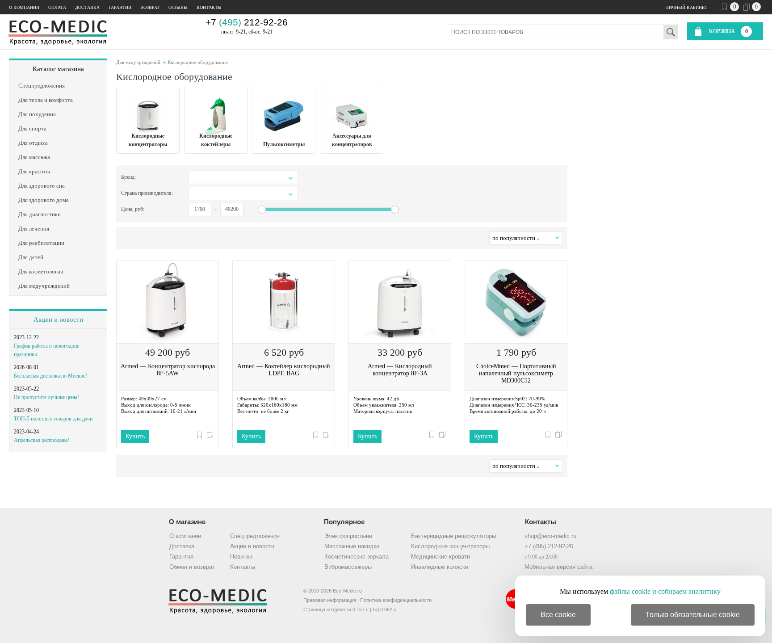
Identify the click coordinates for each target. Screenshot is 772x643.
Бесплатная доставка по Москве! (50, 376)
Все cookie (558, 614)
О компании (24, 7)
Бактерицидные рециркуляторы (453, 536)
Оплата (57, 7)
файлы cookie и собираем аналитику (665, 591)
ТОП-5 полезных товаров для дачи (53, 419)
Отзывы (178, 7)
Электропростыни (348, 536)
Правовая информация (329, 600)
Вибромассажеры (348, 566)
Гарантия (181, 556)
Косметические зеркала (356, 556)
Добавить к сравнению (210, 434)
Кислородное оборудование (198, 62)
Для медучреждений (138, 62)
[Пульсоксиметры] (283, 116)
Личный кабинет (686, 7)
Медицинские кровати (440, 556)
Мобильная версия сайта (558, 566)
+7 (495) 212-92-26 (548, 546)
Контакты (209, 7)
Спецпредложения (255, 536)
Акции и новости (58, 319)
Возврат (149, 7)
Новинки (241, 556)
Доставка (87, 7)
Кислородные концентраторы (450, 546)
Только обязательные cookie (693, 614)
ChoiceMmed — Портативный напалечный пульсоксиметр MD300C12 (516, 373)
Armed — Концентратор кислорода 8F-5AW (168, 370)
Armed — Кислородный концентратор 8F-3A (400, 370)
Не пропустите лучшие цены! (46, 397)
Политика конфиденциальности (396, 600)
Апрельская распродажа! (41, 440)
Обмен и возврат (192, 566)
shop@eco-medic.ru (550, 536)
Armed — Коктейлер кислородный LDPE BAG (283, 370)
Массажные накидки (351, 546)
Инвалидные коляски (439, 566)
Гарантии (120, 7)
